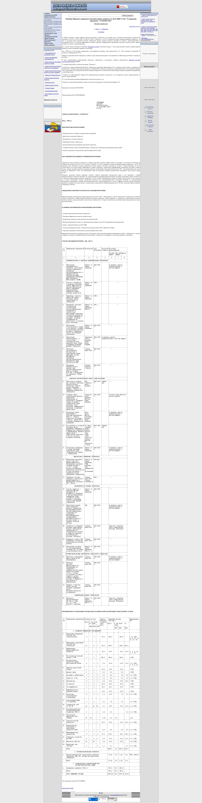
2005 (148, 30)
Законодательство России (51, 85)
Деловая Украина (49, 88)
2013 (142, 29)
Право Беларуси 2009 (67, 788)
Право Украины (49, 38)
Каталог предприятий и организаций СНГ (50, 58)
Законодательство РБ (51, 15)
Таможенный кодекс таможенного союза (50, 53)
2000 (145, 31)
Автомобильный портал (51, 91)
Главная (47, 13)
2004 (150, 30)
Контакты (48, 41)
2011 (148, 29)
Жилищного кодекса (93, 46)
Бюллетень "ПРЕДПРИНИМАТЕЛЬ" (147, 38)
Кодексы (47, 35)
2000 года (150, 31)
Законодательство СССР (50, 31)
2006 (145, 30)
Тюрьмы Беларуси (50, 82)
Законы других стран (51, 33)
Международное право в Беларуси (52, 30)
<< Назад (96, 29)
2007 (142, 30)
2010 (150, 29)
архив (142, 22)
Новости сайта (49, 43)
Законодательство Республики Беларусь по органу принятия (52, 71)
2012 (145, 29)
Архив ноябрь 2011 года (134, 26)
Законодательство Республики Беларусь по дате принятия (52, 67)
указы (151, 20)
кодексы (143, 20)
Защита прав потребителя (147, 34)
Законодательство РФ (51, 36)
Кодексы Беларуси (50, 17)
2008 (156, 29)
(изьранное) (144, 21)
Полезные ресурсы (50, 40)
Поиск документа (50, 45)
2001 (142, 31)
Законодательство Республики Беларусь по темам (52, 62)
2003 (153, 30)
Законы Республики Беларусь (52, 75)
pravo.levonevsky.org (116, 795)
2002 (156, 30)
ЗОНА (143, 35)
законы (147, 20)
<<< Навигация (104, 29)
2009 (153, 29)
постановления (151, 21)
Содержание (101, 32)
